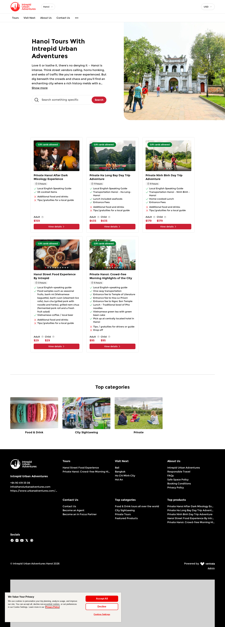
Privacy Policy (175, 487)
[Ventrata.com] (207, 563)
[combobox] (208, 7)
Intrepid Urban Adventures (183, 467)
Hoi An (119, 479)
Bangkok (120, 471)
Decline (102, 606)
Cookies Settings (102, 614)
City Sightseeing (125, 510)
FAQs (170, 475)
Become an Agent (73, 510)
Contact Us (63, 17)
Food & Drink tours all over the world (137, 506)
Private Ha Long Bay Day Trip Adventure (191, 510)
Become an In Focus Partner (80, 514)
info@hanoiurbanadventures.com (30, 486)
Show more (40, 88)
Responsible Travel (178, 471)
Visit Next (29, 17)
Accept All (102, 598)
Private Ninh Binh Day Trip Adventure (189, 514)
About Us (46, 17)
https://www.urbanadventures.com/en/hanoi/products (44, 490)
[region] (63, 607)
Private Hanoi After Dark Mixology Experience (191, 506)
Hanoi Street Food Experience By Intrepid (191, 518)
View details (55, 226)
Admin (211, 568)
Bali (117, 467)
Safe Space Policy (178, 479)
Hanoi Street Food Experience (81, 467)
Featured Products (126, 518)
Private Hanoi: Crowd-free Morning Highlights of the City (86, 471)
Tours (15, 17)
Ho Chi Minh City (125, 475)
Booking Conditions (179, 483)
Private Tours (123, 514)
